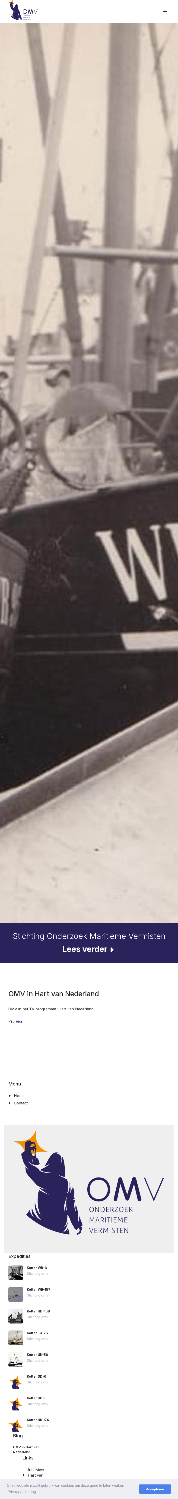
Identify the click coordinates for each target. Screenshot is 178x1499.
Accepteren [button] (155, 1489)
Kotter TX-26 (37, 1333)
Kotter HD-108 (38, 1311)
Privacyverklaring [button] (21, 1492)
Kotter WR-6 (37, 1268)
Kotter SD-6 (36, 1376)
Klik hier (15, 1022)
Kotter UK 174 (38, 1420)
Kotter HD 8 (36, 1398)
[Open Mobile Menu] (165, 11)
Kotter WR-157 (38, 1289)
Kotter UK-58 (37, 1355)
